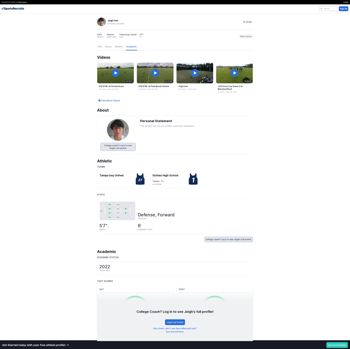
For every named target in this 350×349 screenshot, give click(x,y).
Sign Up (343, 9)
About (108, 46)
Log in (122, 145)
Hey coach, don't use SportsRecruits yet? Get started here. (175, 330)
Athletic (119, 46)
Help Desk (22, 2)
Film (100, 46)
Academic (131, 46)
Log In (345, 2)
